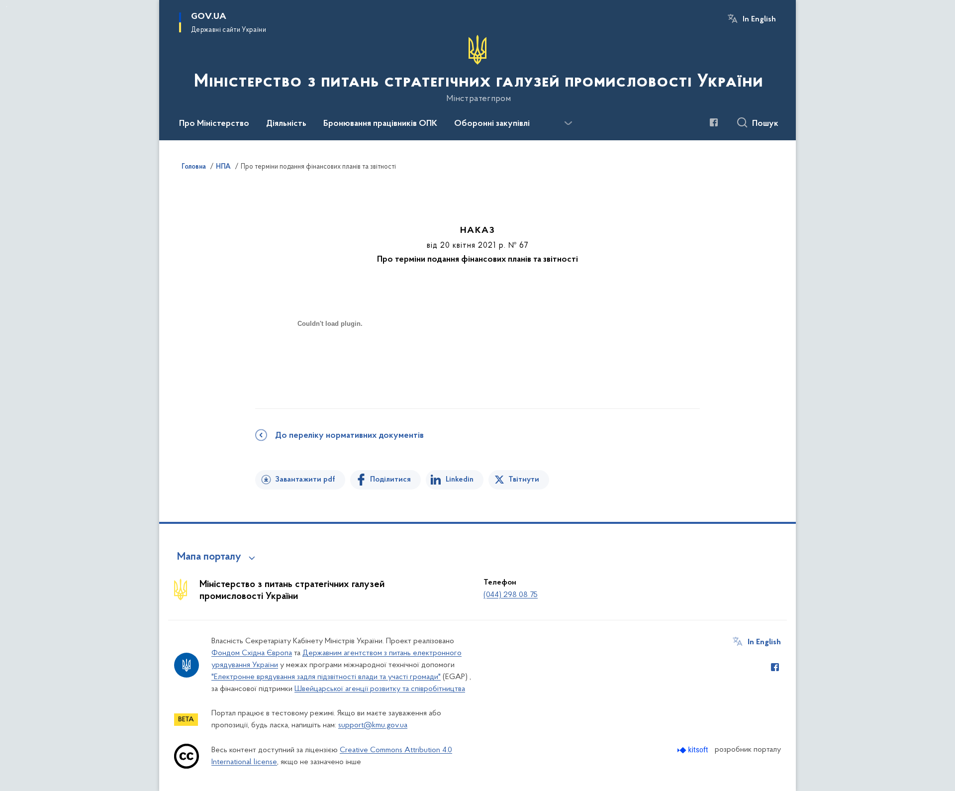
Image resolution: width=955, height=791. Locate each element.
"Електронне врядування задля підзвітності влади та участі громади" (326, 677)
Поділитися (390, 480)
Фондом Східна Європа (251, 653)
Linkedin (460, 480)
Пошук (765, 123)
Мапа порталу (209, 557)
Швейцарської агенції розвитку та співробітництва (379, 689)
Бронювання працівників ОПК (380, 123)
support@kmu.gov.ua (372, 725)
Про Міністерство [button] (214, 123)
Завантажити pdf (305, 480)
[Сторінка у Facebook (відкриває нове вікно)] (714, 122)
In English (759, 19)
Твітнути (523, 480)
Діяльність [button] (286, 123)
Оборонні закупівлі (492, 123)
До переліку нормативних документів (349, 435)
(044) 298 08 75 (510, 595)
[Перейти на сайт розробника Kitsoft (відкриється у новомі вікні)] (693, 750)
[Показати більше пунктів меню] (568, 123)
